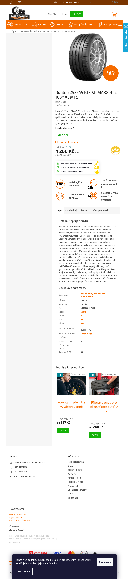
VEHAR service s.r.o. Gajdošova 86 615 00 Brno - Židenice (19, 517)
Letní (83, 312)
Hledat (77, 14)
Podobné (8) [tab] (71, 210)
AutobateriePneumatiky (25, 476)
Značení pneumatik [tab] (99, 210)
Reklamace (73, 498)
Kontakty (72, 474)
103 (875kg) (86, 333)
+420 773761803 (21, 471)
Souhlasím (105, 562)
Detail (62, 430)
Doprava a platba (72, 2)
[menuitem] (18, 24)
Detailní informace (63, 128)
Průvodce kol (74, 486)
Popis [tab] (59, 210)
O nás (54, 2)
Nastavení (24, 571)
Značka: (62, 105)
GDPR (70, 493)
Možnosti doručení (69, 142)
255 (82, 315)
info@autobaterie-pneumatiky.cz (29, 462)
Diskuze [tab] (83, 210)
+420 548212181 (21, 467)
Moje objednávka (76, 461)
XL (82, 337)
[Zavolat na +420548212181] (13, 2)
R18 (82, 323)
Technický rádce (75, 481)
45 (82, 319)
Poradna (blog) (74, 478)
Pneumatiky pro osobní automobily (93, 295)
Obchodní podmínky (77, 490)
